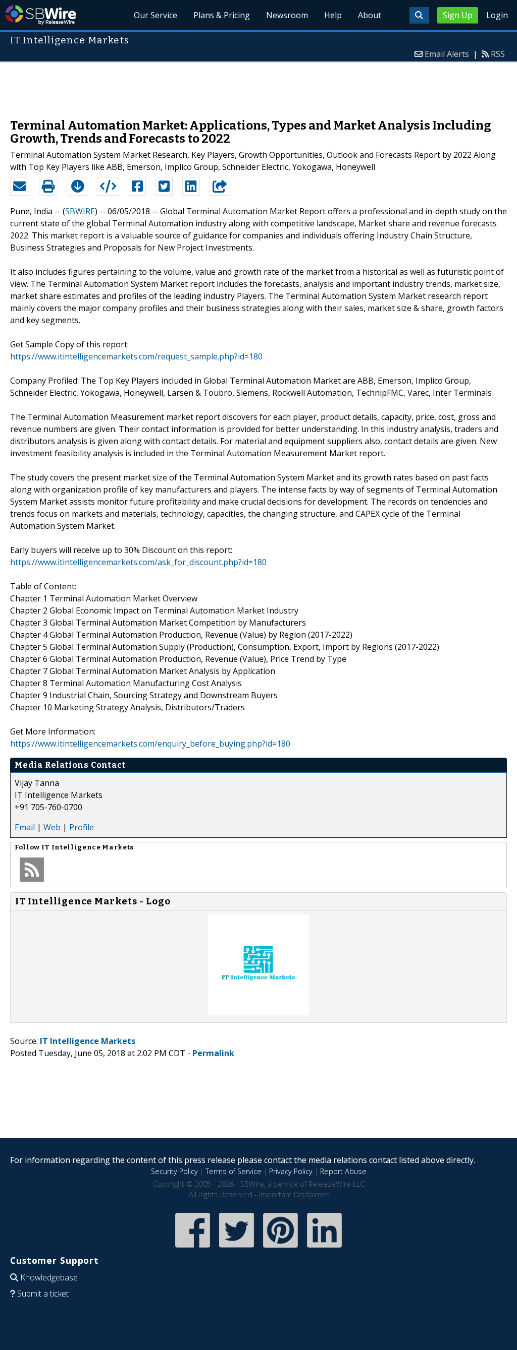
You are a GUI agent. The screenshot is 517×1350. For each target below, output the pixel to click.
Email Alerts (447, 53)
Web (52, 827)
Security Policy (174, 1171)
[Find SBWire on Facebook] (193, 1248)
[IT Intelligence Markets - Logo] (258, 1012)
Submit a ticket (43, 1293)
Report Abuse (343, 1171)
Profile (81, 827)
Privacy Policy (291, 1171)
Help (333, 15)
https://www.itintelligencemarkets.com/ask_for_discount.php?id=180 (138, 562)
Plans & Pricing (221, 15)
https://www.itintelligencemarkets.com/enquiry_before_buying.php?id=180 (150, 743)
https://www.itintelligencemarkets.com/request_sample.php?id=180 (136, 356)
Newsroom (287, 15)
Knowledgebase (49, 1277)
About (369, 15)
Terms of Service (233, 1171)
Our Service (155, 15)
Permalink (213, 1053)
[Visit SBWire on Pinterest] (280, 1248)
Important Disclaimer (294, 1194)
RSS (498, 53)
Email (25, 827)
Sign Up (458, 15)
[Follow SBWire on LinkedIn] (324, 1248)
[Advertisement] (258, 85)
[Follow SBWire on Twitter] (236, 1248)
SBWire (40, 15)
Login (497, 15)
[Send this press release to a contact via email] (20, 186)
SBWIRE (80, 211)
